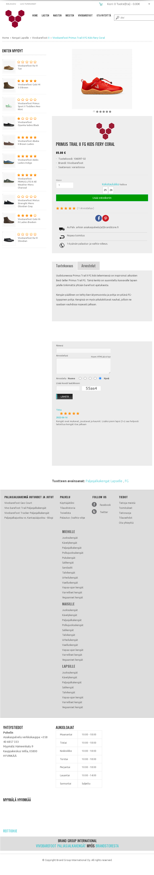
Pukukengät (68, 557)
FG (127, 481)
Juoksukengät (70, 537)
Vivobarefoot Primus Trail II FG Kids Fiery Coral (17, 19)
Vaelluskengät (70, 582)
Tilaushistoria (67, 508)
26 (111, 190)
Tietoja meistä (127, 503)
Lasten (45, 15)
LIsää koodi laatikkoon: (68, 383)
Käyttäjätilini (67, 503)
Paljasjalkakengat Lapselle (104, 481)
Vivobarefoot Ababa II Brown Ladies (28, 142)
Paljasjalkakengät (72, 547)
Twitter (104, 512)
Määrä (59, 180)
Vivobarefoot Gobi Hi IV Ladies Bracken (29, 220)
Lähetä (65, 396)
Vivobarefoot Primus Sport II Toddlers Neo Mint (29, 106)
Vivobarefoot (85, 15)
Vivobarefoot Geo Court (18, 503)
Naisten (57, 15)
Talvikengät (68, 572)
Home (35, 15)
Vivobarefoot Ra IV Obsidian (28, 239)
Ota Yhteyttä (104, 15)
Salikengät (68, 562)
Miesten (70, 15)
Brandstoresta (107, 845)
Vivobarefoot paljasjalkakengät (61, 845)
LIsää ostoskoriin (102, 198)
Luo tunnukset (28, 4)
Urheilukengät (70, 577)
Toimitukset (125, 508)
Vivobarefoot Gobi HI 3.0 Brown (29, 86)
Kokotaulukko (110, 184)
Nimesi (59, 345)
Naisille (68, 604)
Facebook (105, 505)
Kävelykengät (69, 542)
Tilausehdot (125, 517)
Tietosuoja (125, 513)
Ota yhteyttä (126, 522)
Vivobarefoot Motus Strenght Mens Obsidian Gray (28, 203)
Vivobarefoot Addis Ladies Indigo (28, 161)
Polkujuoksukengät (72, 552)
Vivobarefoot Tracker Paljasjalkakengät (26, 513)
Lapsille (68, 666)
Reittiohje (10, 831)
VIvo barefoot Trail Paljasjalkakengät (25, 508)
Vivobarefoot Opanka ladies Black (28, 123)
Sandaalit (67, 567)
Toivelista (65, 513)
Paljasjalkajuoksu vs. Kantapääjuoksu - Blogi (28, 517)
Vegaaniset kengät (72, 597)
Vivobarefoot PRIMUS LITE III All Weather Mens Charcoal (27, 183)
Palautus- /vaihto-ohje (72, 517)
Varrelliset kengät (72, 592)
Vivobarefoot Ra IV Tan (28, 67)
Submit (117, 17)
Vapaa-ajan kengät (72, 587)
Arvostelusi (83, 356)
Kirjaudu (11, 4)
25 (105, 190)
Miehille (68, 531)
